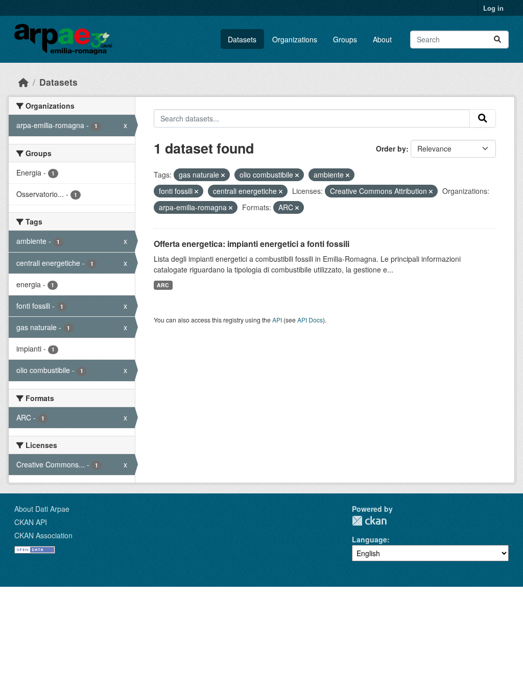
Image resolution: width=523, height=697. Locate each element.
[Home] (23, 82)
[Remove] (223, 175)
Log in (493, 8)
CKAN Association (43, 535)
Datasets (242, 39)
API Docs (310, 319)
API (277, 319)
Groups (345, 39)
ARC (163, 285)
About (382, 39)
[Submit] (497, 39)
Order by (391, 148)
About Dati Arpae (41, 509)
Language (369, 539)
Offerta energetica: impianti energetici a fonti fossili (251, 244)
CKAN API (30, 522)
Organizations (294, 39)
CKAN (369, 520)
